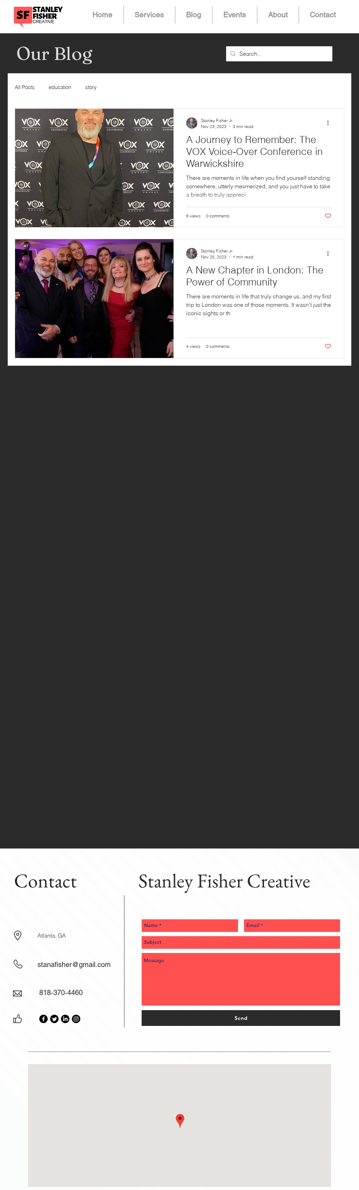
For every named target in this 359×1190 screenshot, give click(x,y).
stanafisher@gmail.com (74, 964)
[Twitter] (54, 1019)
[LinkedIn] (65, 1019)
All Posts (25, 87)
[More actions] (330, 123)
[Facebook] (43, 1019)
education (60, 87)
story (91, 87)
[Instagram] (76, 1019)
